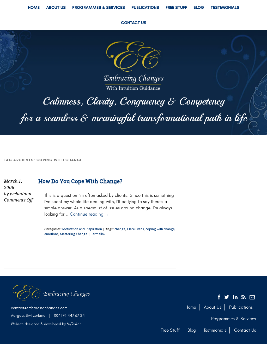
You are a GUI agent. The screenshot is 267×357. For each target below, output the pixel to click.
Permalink (98, 234)
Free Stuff (176, 7)
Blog (198, 7)
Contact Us (133, 22)
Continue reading (89, 214)
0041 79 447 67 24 (69, 315)
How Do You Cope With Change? (80, 181)
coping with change (160, 229)
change (119, 229)
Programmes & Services (98, 7)
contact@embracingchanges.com (39, 308)
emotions (51, 234)
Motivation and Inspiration (82, 229)
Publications (145, 7)
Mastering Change (73, 234)
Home (34, 7)
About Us (56, 7)
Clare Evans (135, 229)
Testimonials (225, 7)
